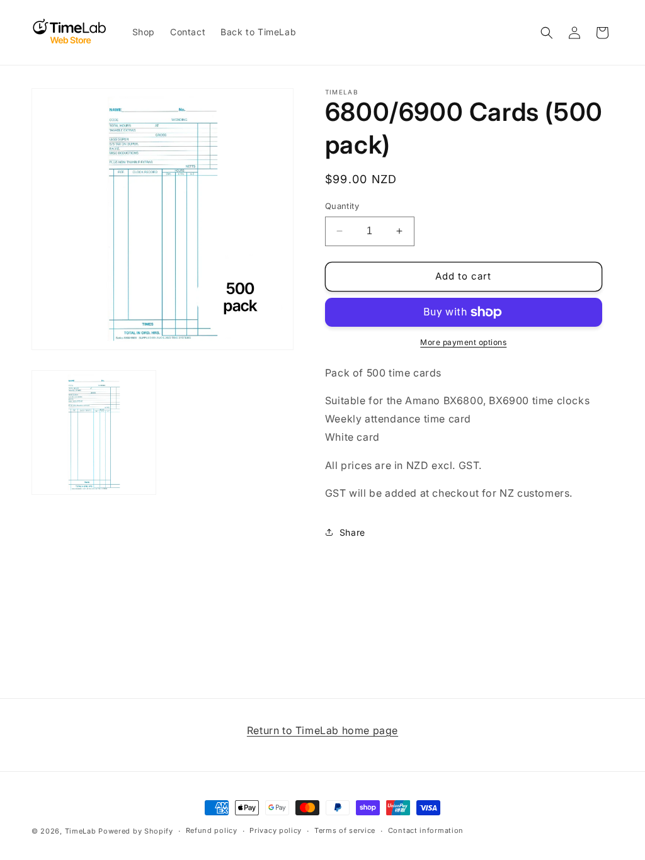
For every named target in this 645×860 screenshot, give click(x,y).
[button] (547, 33)
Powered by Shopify (135, 831)
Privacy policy (275, 830)
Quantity (342, 206)
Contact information (426, 830)
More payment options (463, 342)
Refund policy (211, 830)
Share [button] (352, 532)
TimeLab (80, 831)
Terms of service (344, 830)
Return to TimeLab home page (322, 730)
